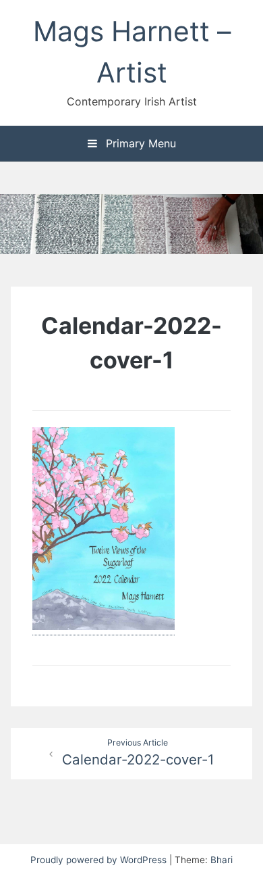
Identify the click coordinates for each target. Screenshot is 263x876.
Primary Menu (139, 143)
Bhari (221, 859)
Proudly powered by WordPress (99, 859)
